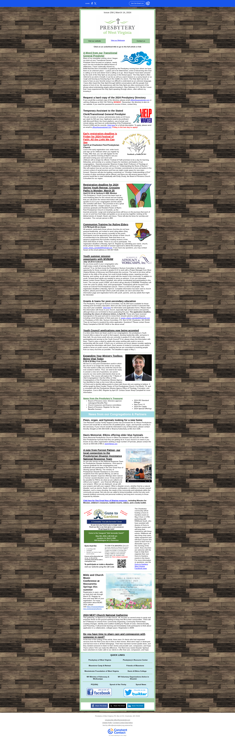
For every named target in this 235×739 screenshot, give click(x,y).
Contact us (141, 41)
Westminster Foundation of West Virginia (101, 671)
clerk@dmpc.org (111, 444)
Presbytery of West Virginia (99, 660)
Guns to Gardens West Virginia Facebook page (141, 566)
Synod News (141, 684)
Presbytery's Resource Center (135, 660)
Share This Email (101, 706)
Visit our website (94, 41)
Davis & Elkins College (137, 671)
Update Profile (107, 723)
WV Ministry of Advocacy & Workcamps (98, 678)
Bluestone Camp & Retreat (100, 666)
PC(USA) (94, 684)
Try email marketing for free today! (117, 735)
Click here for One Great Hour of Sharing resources (105, 500)
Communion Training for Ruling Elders (105, 224)
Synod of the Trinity (118, 684)
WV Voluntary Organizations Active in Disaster (133, 678)
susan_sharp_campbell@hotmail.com (97, 248)
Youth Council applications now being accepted (111, 330)
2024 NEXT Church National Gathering (105, 615)
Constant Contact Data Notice (123, 723)
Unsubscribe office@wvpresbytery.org (117, 720)
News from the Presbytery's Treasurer (103, 398)
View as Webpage (118, 40)
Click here (111, 125)
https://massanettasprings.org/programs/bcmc (93, 608)
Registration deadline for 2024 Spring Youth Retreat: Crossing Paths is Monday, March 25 (101, 187)
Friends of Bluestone (135, 666)
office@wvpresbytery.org (139, 100)
